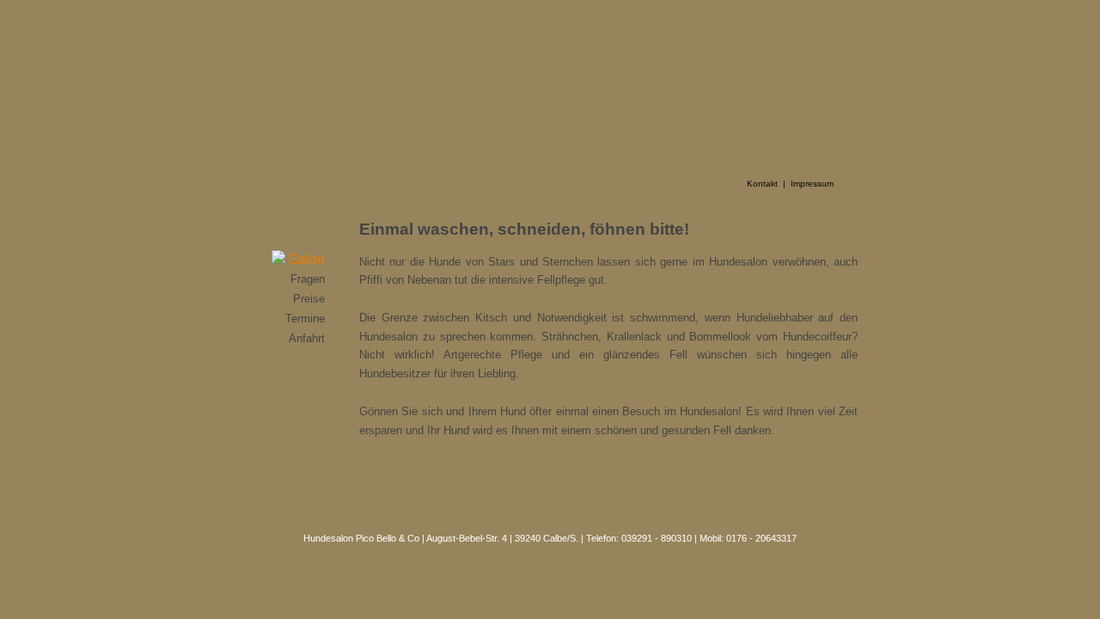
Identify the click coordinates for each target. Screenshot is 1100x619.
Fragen (307, 279)
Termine (305, 318)
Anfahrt (307, 338)
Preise (309, 298)
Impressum (812, 183)
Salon (305, 259)
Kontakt (762, 183)
